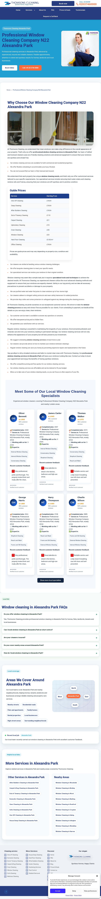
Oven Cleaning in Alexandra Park (20, 804)
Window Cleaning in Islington (66, 821)
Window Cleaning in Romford (66, 804)
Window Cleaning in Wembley (66, 826)
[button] (97, 876)
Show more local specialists (50, 580)
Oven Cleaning (11, 867)
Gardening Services (35, 867)
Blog (51, 864)
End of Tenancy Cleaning (15, 861)
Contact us (53, 870)
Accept (57, 891)
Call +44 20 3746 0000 (30, 68)
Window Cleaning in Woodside (66, 783)
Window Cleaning (12, 870)
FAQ (52, 10)
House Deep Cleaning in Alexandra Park (23, 821)
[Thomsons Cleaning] (21, 3)
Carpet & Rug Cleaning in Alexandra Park (23, 788)
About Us (42, 10)
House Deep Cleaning (35, 855)
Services (29, 10)
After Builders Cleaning (36, 861)
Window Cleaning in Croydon (66, 810)
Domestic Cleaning (13, 858)
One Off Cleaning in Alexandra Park (21, 815)
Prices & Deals (64, 10)
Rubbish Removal (34, 873)
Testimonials (80, 10)
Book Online (9, 68)
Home (18, 10)
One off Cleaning (12, 855)
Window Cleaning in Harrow (65, 831)
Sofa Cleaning (11, 873)
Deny (74, 891)
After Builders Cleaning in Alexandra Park (24, 783)
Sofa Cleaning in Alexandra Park (20, 810)
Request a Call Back (50, 16)
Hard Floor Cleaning (35, 858)
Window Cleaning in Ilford (65, 793)
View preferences (90, 891)
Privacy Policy (69, 895)
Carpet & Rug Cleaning (14, 864)
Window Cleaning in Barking (65, 799)
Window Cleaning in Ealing (65, 815)
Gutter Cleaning (34, 864)
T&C (51, 873)
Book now (63, 4)
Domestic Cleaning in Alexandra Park (22, 799)
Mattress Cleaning (13, 876)
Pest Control (33, 870)
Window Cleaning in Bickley (65, 788)
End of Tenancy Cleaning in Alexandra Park (24, 793)
